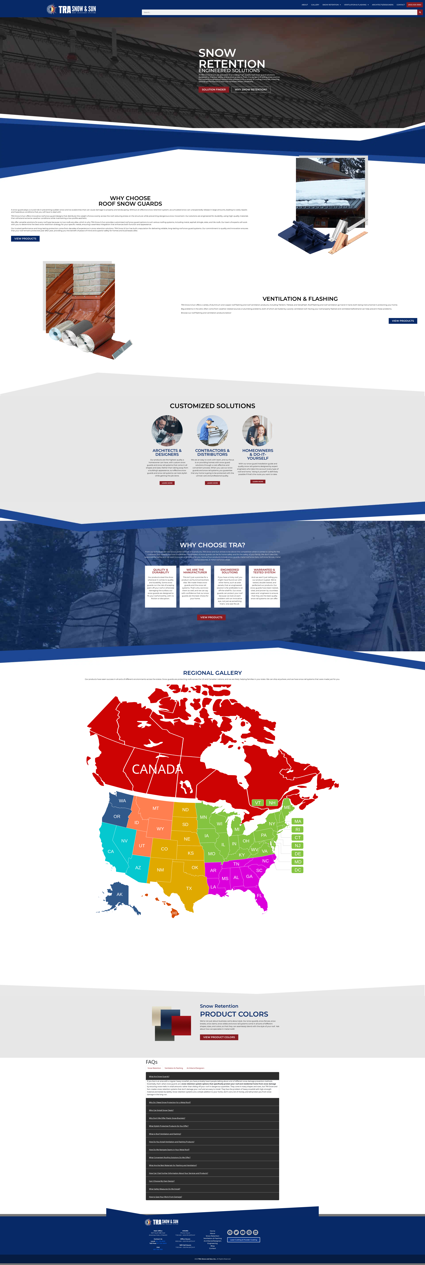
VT (258, 802)
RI (298, 829)
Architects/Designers (382, 5)
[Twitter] (236, 1232)
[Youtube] (242, 1232)
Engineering (212, 1243)
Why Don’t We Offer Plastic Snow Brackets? (167, 1118)
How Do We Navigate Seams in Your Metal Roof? (169, 1149)
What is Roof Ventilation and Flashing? (165, 1134)
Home (212, 1231)
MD (298, 861)
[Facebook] (230, 1232)
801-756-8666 (160, 1241)
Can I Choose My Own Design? (162, 1181)
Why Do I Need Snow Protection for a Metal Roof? (170, 1102)
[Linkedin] (255, 1232)
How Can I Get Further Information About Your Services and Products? (178, 1173)
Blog (212, 1246)
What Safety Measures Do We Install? (164, 1189)
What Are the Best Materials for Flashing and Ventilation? (173, 1165)
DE (298, 853)
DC (298, 870)
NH (272, 802)
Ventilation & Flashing (355, 5)
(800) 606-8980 (414, 5)
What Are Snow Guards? (159, 1076)
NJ (298, 845)
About (305, 5)
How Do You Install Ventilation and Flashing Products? (171, 1142)
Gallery (315, 5)
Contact (401, 5)
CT (298, 837)
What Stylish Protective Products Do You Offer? (168, 1126)
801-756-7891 (158, 1249)
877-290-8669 (162, 1243)
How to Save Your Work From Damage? (165, 1197)
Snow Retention (331, 5)
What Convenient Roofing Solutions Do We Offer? (169, 1157)
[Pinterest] (249, 1232)
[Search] (420, 12)
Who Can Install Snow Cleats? (161, 1110)
